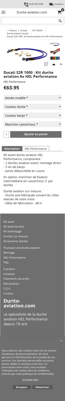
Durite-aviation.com (32, 12)
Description (12, 149)
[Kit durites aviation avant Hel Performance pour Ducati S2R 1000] (27, 54)
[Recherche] (60, 21)
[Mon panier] (59, 12)
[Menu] (3, 12)
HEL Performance (15, 82)
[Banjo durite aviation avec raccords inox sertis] (55, 51)
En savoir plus (30, 379)
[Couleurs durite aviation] (55, 58)
